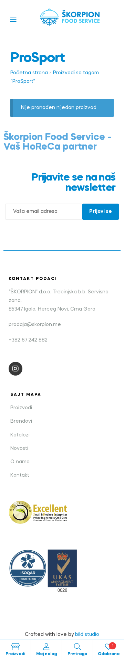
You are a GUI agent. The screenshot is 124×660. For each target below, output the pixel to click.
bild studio (87, 634)
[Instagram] (15, 369)
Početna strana (29, 73)
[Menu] (18, 18)
